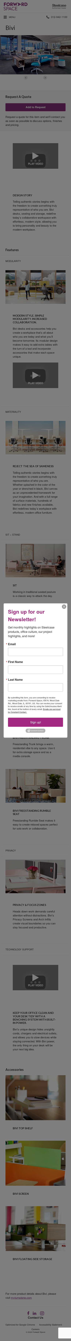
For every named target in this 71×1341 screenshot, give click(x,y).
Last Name (15, 679)
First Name (15, 661)
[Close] (64, 606)
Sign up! (35, 722)
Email (12, 643)
